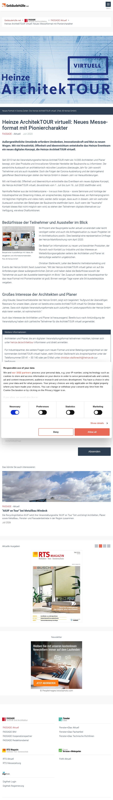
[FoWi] (85, 750)
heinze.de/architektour (22, 342)
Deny (56, 432)
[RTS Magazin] (28, 750)
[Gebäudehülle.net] (15, 5)
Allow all (92, 432)
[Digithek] (28, 773)
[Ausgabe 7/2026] (56, 586)
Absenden (94, 451)
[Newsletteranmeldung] (56, 665)
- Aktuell (11, 133)
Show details (97, 423)
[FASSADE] (28, 719)
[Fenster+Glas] (85, 719)
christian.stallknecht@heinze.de (77, 357)
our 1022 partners (21, 372)
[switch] (42, 412)
